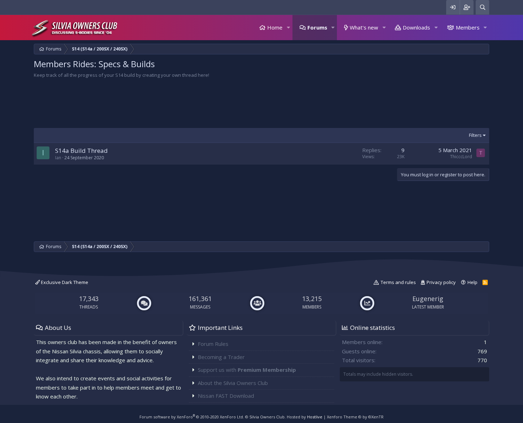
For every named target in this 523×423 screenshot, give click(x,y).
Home (274, 27)
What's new (364, 27)
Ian (58, 158)
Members (468, 27)
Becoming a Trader (221, 356)
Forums (317, 27)
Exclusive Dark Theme (64, 282)
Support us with (247, 369)
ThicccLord (461, 157)
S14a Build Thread (81, 150)
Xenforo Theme (355, 416)
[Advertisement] (247, 105)
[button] (288, 27)
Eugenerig (427, 298)
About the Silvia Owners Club (233, 382)
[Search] (482, 7)
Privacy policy (441, 282)
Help (472, 282)
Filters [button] (475, 135)
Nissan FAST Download (226, 395)
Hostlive (314, 416)
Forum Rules (213, 343)
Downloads (416, 27)
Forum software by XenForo (191, 416)
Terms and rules (398, 282)
